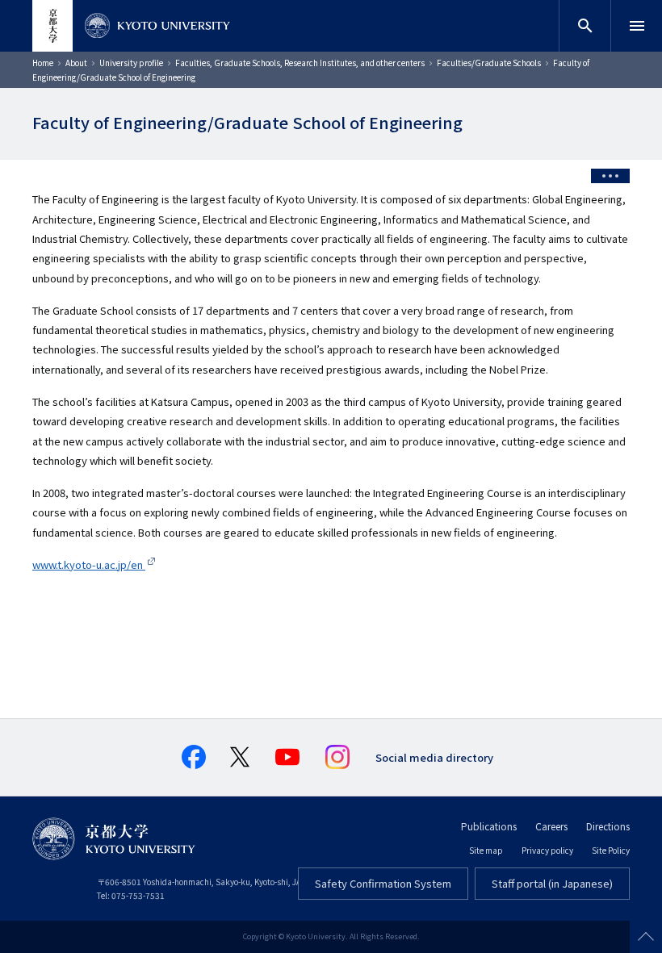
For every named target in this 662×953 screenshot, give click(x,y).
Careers (551, 826)
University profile (131, 62)
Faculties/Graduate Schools (489, 62)
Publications (489, 826)
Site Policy (611, 850)
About (76, 62)
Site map (486, 850)
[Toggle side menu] (610, 176)
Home (42, 62)
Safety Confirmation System (383, 883)
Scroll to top (646, 937)
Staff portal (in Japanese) (552, 883)
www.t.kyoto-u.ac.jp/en (88, 564)
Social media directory (434, 757)
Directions (608, 826)
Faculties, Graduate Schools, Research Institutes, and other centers (300, 62)
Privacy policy (547, 850)
